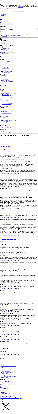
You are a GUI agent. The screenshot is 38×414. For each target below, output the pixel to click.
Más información (20, 7)
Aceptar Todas (4, 8)
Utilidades (3, 375)
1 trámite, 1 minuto (5, 121)
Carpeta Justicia (4, 110)
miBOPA (3, 49)
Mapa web (3, 392)
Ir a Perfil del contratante (4, 85)
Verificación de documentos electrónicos (8, 94)
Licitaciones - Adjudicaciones (6, 78)
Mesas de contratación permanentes (7, 81)
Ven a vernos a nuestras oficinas (6, 384)
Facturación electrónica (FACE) (7, 104)
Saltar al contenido (3, 0)
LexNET (3, 114)
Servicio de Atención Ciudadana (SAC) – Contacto (9, 120)
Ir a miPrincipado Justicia (4, 116)
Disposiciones (4, 47)
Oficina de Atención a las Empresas (7, 103)
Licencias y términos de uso (6, 69)
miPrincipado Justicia (5, 377)
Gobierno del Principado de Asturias (18, 11)
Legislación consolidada (5, 48)
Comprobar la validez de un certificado (8, 97)
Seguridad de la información (6, 70)
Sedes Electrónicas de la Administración (8, 123)
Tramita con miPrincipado (6, 371)
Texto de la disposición (5, 157)
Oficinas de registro (5, 122)
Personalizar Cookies (11, 8)
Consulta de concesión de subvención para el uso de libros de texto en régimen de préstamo (15, 34)
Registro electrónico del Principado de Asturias (9, 93)
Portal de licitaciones (5, 79)
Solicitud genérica (4, 36)
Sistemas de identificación (6, 73)
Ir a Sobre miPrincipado (3, 74)
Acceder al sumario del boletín (6, 146)
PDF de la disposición (13, 157)
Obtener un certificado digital (6, 95)
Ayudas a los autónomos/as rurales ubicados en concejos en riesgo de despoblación (14, 33)
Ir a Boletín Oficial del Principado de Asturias (7, 52)
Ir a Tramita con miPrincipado (4, 56)
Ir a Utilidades (2, 99)
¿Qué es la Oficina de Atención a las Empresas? (9, 376)
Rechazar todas (17, 8)
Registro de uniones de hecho (6, 113)
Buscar (11, 29)
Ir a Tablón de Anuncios (3, 89)
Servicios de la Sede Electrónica (7, 71)
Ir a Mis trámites (2, 63)
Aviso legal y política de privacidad (7, 390)
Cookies (3, 394)
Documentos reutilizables (6, 61)
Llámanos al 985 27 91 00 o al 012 (6, 381)
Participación (4, 14)
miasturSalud (4, 15)
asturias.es (3, 13)
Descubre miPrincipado (5, 68)
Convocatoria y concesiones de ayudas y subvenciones (10, 50)
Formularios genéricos (5, 96)
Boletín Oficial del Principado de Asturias (8, 127)
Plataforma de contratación (6, 80)
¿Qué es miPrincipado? (5, 67)
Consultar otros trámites (5, 60)
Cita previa (3, 112)
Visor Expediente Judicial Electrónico (7, 111)
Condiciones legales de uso (6, 72)
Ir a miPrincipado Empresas (4, 106)
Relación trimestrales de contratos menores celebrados (10, 83)
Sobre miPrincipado (5, 373)
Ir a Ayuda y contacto (3, 125)
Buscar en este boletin (12, 143)
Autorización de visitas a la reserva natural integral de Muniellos (11, 35)
